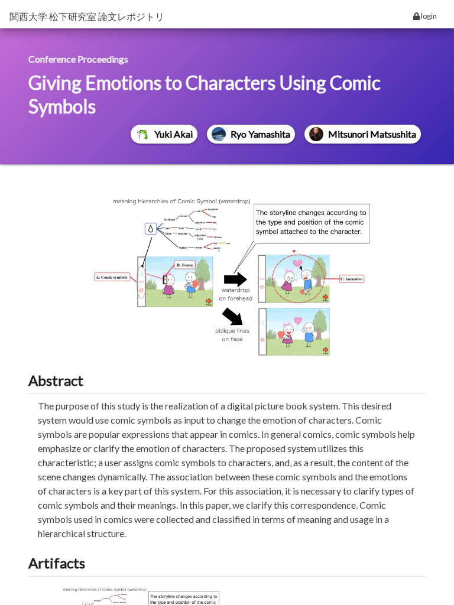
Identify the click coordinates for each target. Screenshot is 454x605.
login (428, 16)
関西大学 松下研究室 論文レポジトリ (86, 16)
